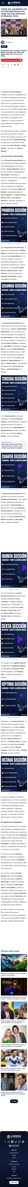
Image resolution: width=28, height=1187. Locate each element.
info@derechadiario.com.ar (14, 1178)
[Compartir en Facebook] (15, 65)
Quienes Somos (14, 1152)
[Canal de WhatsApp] (19, 1142)
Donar (14, 1157)
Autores (14, 1155)
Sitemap (14, 1169)
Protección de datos (14, 1164)
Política (4, 46)
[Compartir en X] (11, 65)
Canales (14, 1166)
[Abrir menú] (2, 3)
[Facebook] (23, 1142)
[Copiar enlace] (21, 65)
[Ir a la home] (14, 3)
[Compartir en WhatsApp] (8, 65)
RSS (14, 1171)
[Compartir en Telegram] (18, 65)
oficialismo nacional (15, 137)
